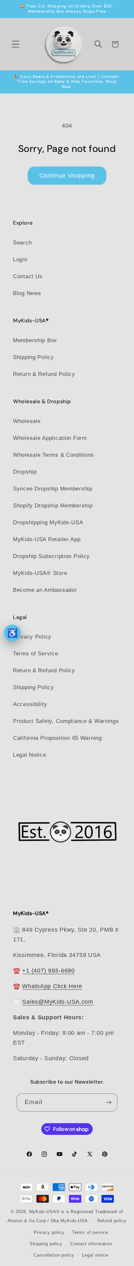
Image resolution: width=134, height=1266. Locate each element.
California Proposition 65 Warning (57, 738)
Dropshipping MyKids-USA (48, 522)
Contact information (91, 1243)
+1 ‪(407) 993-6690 (48, 970)
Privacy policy (49, 1232)
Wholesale (26, 421)
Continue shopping (67, 175)
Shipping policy (46, 1243)
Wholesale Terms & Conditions (53, 455)
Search (22, 243)
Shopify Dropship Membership (52, 506)
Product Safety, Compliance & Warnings (66, 721)
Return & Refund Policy (44, 374)
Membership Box (35, 340)
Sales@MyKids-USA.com (57, 1002)
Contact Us (28, 276)
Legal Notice (29, 755)
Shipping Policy (33, 357)
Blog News (27, 293)
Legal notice (95, 1255)
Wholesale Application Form (50, 438)
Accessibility (30, 704)
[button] (15, 44)
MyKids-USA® (44, 1211)
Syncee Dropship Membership (52, 489)
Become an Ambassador (45, 590)
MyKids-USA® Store (40, 573)
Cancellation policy (54, 1255)
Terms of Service (35, 654)
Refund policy (112, 1220)
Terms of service (90, 1232)
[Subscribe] (108, 1102)
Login (20, 259)
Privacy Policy (32, 637)
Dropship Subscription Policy (51, 556)
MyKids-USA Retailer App (47, 539)
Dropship (25, 472)
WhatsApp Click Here (52, 986)
